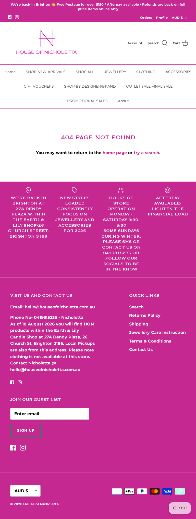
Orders (146, 18)
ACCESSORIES (178, 72)
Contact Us (141, 349)
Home (10, 72)
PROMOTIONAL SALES (87, 101)
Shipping (138, 324)
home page (115, 152)
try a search (146, 152)
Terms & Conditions (150, 341)
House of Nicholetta (41, 504)
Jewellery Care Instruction (157, 332)
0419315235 (45, 317)
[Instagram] (17, 17)
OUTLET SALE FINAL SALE (149, 86)
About (123, 101)
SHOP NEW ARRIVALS (46, 72)
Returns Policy (145, 315)
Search (136, 307)
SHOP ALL (85, 72)
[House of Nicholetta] (48, 43)
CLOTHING (145, 72)
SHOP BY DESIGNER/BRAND (90, 86)
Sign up (26, 430)
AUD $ (177, 18)
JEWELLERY (115, 72)
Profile (162, 18)
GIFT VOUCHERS (39, 86)
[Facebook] (9, 17)
